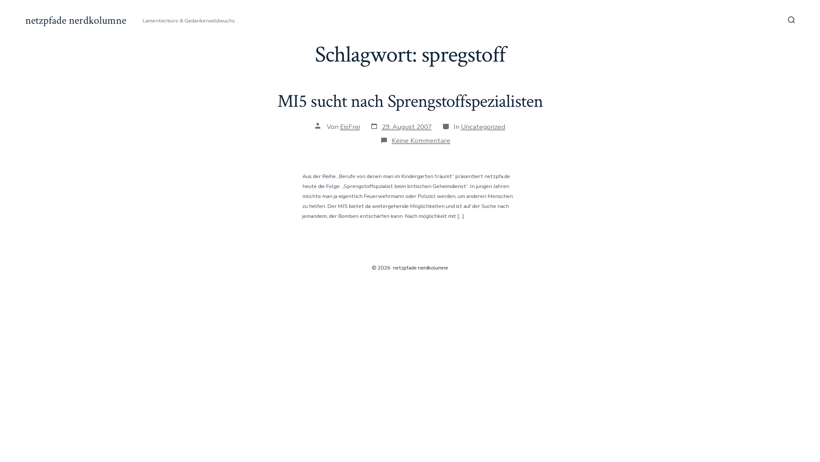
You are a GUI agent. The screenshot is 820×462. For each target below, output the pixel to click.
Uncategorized (483, 126)
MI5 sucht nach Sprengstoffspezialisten (410, 101)
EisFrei (350, 126)
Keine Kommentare (421, 140)
